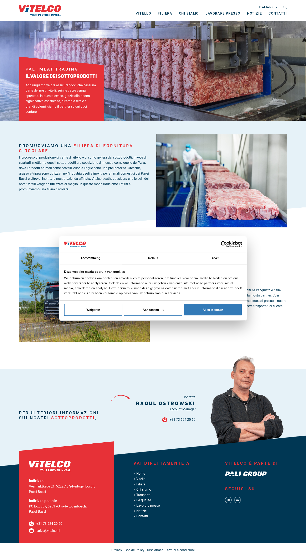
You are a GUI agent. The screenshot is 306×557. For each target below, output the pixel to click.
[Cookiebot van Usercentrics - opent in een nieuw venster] (224, 244)
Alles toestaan (213, 309)
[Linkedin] (237, 500)
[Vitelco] (40, 10)
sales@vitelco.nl (48, 531)
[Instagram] (228, 500)
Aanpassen (151, 309)
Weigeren (93, 309)
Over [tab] (215, 258)
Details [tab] (153, 258)
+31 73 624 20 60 (182, 420)
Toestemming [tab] (90, 258)
